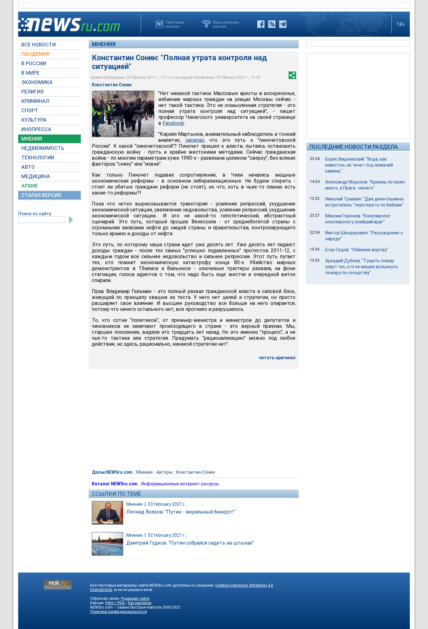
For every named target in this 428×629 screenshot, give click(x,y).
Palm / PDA (115, 603)
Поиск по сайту (34, 213)
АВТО (28, 167)
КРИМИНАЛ (35, 101)
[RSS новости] (271, 24)
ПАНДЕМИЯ (35, 54)
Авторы (164, 472)
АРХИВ (29, 186)
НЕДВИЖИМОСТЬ (42, 148)
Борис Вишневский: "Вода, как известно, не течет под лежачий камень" (359, 165)
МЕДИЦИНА (35, 176)
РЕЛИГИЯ (32, 92)
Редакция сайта (135, 598)
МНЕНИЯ (31, 139)
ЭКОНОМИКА (37, 82)
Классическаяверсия (226, 24)
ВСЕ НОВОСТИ (38, 45)
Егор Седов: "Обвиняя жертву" (356, 249)
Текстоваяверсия (175, 24)
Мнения (104, 44)
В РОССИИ (33, 64)
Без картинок (139, 603)
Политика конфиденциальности (118, 612)
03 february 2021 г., (167, 504)
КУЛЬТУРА (34, 120)
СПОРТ (29, 111)
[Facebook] (260, 24)
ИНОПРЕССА (36, 129)
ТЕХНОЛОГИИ (37, 158)
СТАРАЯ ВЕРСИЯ (41, 195)
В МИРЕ (30, 73)
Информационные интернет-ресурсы (180, 483)
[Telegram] (282, 24)
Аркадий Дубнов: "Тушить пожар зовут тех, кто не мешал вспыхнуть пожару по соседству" (361, 266)
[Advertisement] (358, 95)
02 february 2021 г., (167, 535)
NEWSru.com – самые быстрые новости (125, 607)
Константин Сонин (195, 472)
